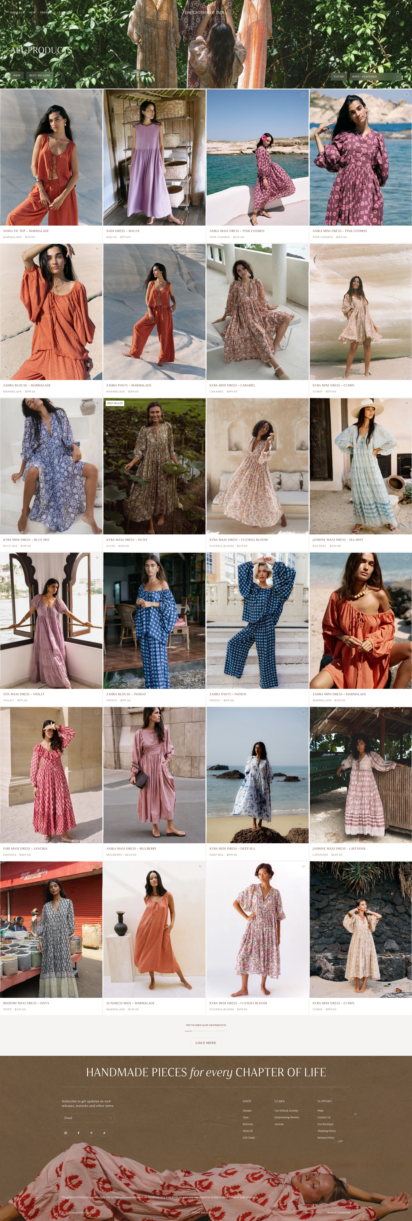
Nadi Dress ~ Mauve (123, 231)
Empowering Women (287, 1117)
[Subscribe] (110, 1118)
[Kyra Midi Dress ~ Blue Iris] (51, 466)
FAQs (320, 1110)
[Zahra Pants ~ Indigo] (257, 620)
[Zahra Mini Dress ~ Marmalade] (360, 620)
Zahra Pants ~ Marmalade (128, 385)
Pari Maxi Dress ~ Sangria (25, 849)
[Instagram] (66, 1133)
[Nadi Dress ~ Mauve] (154, 157)
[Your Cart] (397, 12)
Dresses (247, 1110)
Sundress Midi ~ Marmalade (130, 1003)
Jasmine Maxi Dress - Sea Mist (338, 540)
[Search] (372, 12)
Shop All (248, 1131)
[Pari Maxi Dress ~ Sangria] (51, 775)
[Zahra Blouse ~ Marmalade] (51, 312)
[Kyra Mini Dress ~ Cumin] (360, 312)
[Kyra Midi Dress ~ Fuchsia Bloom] (257, 929)
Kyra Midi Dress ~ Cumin (333, 1003)
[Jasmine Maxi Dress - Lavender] (360, 775)
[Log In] (381, 12)
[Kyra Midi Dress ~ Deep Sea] (257, 775)
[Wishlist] (389, 12)
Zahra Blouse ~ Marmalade (27, 385)
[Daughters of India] (206, 12)
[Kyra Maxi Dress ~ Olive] (154, 466)
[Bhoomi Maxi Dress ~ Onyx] (51, 929)
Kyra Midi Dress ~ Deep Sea (232, 849)
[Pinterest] (91, 1133)
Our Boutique (325, 1124)
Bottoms (248, 1124)
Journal (279, 1124)
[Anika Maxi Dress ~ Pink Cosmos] (257, 157)
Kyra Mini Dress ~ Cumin (333, 385)
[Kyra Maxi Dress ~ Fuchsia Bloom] (257, 466)
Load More (206, 1043)
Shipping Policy (327, 1131)
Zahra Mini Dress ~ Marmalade (339, 694)
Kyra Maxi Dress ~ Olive (127, 540)
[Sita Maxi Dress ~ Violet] (51, 620)
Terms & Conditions (338, 1212)
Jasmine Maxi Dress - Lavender (339, 849)
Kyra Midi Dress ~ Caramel (232, 385)
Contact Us (324, 1117)
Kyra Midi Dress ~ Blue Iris (26, 540)
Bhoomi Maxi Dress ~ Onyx (26, 1003)
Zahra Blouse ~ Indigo (126, 694)
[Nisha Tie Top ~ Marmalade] (51, 157)
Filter (339, 76)
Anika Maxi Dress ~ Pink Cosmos (237, 231)
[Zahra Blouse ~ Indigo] (154, 620)
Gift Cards (249, 1137)
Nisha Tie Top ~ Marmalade (26, 231)
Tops (245, 1117)
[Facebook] (78, 1133)
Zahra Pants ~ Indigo (228, 694)
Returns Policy (326, 1137)
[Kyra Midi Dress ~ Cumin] (360, 929)
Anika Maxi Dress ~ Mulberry (131, 849)
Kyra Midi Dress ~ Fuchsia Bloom (238, 1003)
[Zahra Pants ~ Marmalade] (154, 312)
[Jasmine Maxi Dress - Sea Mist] (360, 466)
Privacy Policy (313, 1212)
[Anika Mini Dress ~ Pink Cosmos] (360, 157)
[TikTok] (104, 1133)
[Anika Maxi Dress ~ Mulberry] (154, 775)
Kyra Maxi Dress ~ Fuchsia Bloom (239, 540)
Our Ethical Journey (286, 1110)
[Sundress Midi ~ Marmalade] (154, 929)
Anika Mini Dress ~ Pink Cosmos (340, 231)
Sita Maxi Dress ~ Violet (24, 694)
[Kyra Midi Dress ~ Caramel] (257, 312)
